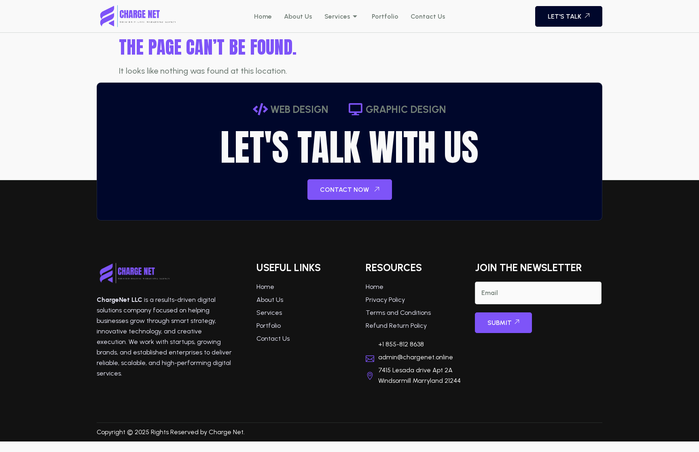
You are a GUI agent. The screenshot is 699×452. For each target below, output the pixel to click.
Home (263, 16)
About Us (298, 16)
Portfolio (385, 16)
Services (337, 16)
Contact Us (428, 16)
